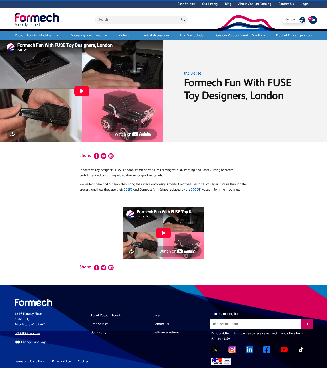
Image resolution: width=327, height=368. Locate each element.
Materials (125, 35)
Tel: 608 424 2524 (27, 333)
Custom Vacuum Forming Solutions (240, 35)
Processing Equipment (85, 35)
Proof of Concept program (294, 35)
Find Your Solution (192, 35)
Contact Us (286, 4)
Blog (228, 4)
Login (305, 4)
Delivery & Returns (166, 332)
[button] (50, 342)
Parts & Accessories (156, 35)
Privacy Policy (61, 361)
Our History (210, 4)
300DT (195, 189)
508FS (128, 189)
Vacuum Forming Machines (34, 35)
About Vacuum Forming (254, 4)
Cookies (83, 361)
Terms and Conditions (30, 361)
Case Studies (186, 4)
